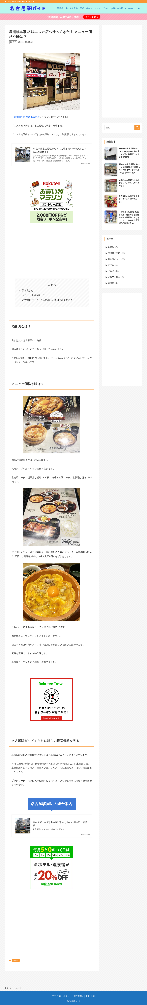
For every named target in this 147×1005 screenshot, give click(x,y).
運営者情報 (78, 996)
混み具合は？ (29, 290)
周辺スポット (116, 259)
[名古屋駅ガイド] (27, 8)
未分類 (113, 283)
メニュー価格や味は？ (33, 295)
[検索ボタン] (139, 8)
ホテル (113, 265)
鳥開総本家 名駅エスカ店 (27, 117)
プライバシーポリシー (61, 996)
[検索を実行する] (137, 127)
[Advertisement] (51, 249)
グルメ (16, 960)
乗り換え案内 (116, 253)
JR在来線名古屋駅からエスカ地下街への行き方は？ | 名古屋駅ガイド (60, 150)
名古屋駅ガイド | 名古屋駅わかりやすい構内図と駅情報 (60, 824)
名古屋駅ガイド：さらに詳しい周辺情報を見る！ (47, 300)
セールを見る (91, 17)
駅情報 (113, 247)
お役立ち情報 (116, 277)
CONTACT (90, 996)
